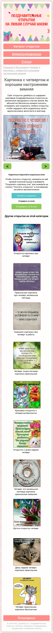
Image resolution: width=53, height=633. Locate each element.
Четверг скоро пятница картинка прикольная (26, 372)
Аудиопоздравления (26, 54)
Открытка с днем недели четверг (26, 451)
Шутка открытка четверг (26, 528)
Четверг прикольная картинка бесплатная (26, 608)
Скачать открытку (26, 195)
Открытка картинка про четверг (26, 254)
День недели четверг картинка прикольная (26, 568)
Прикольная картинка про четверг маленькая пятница (26, 295)
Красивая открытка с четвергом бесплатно (26, 411)
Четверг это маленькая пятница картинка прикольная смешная (26, 492)
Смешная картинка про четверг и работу (26, 333)
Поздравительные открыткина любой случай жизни (27, 19)
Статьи (27, 61)
